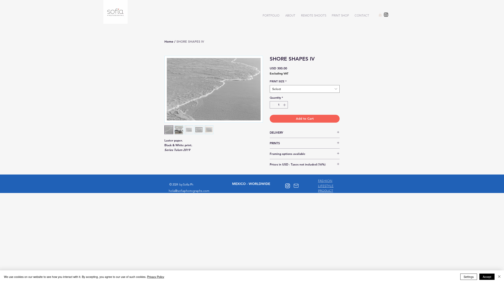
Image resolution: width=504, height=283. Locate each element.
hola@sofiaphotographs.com (189, 191)
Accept (487, 277)
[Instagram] (386, 14)
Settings (469, 277)
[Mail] (296, 186)
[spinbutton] (278, 104)
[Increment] (284, 104)
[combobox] (305, 89)
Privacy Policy (155, 277)
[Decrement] (272, 104)
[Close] (499, 277)
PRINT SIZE (278, 81)
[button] (270, 15)
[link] (380, 15)
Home (168, 41)
